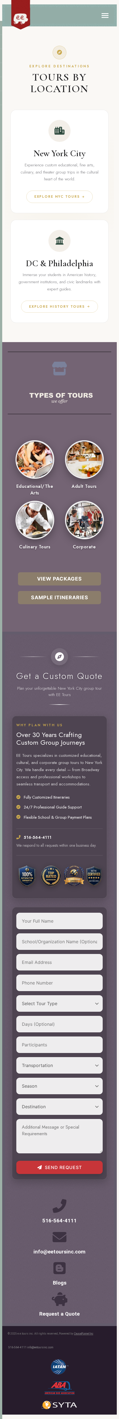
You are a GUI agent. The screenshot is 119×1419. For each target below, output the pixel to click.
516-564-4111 (59, 1221)
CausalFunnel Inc (83, 1333)
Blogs (59, 1283)
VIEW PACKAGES (59, 579)
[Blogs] (59, 1268)
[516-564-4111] (59, 1206)
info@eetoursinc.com (59, 1252)
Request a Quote (59, 1314)
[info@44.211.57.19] (59, 1237)
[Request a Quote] (59, 1299)
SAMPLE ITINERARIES (59, 597)
